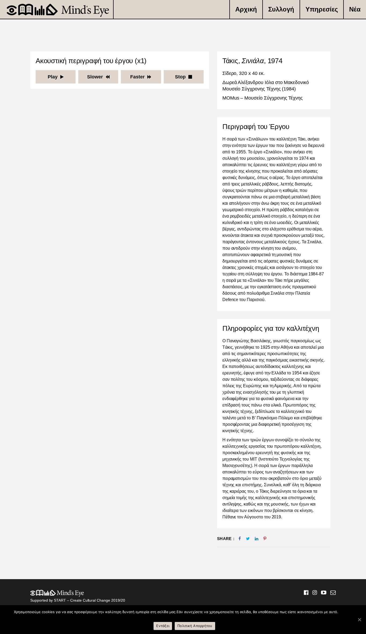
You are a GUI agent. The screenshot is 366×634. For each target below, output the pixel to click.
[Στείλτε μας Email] (331, 593)
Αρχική (246, 9)
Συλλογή (281, 9)
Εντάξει (162, 626)
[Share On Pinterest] (264, 538)
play (53, 76)
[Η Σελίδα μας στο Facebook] (304, 593)
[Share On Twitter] (248, 538)
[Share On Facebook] (239, 538)
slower (95, 76)
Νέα (355, 9)
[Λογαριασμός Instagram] (312, 593)
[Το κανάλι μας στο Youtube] (321, 593)
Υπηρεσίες (321, 9)
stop (180, 76)
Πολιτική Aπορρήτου (194, 626)
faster (137, 76)
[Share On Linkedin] (256, 538)
